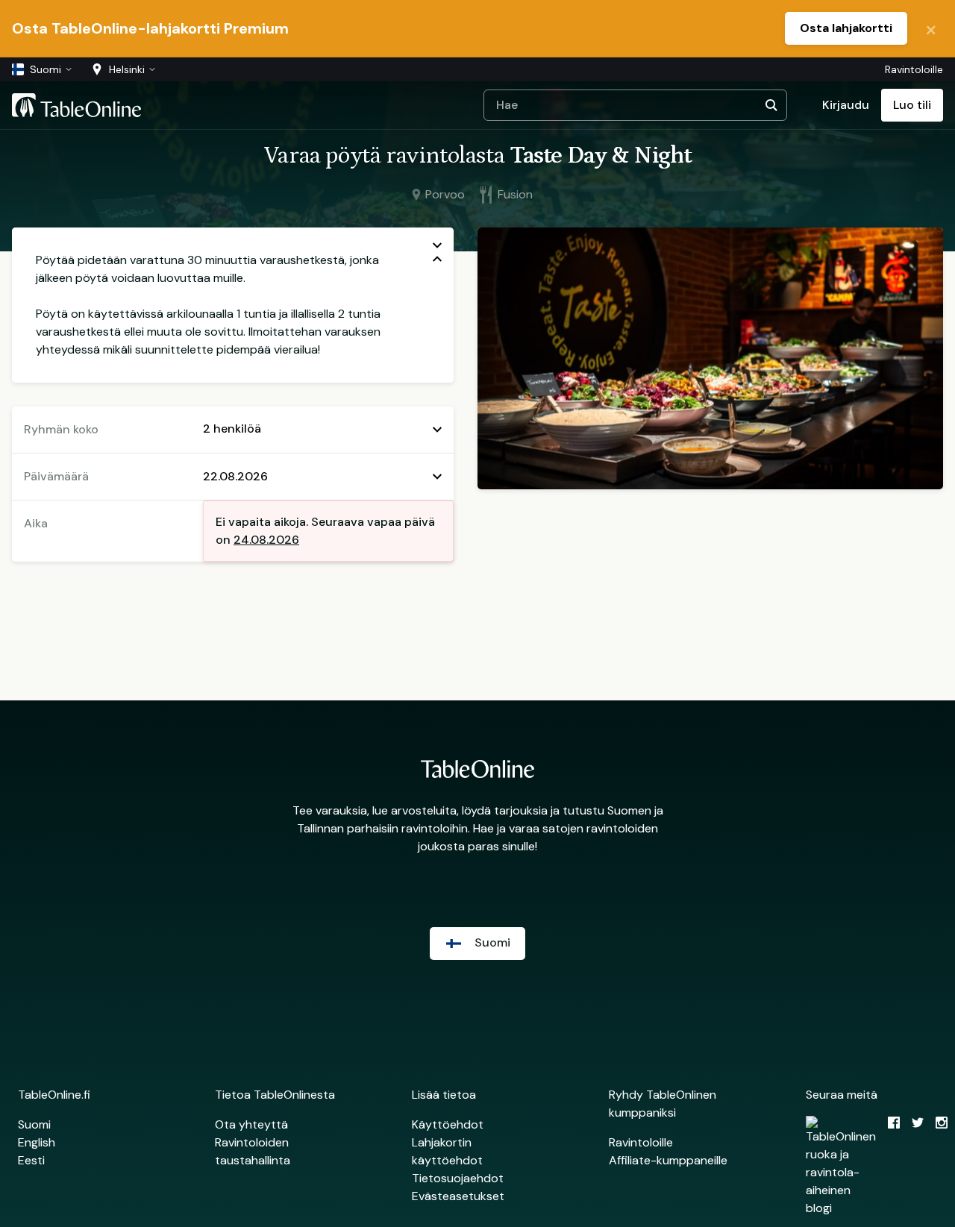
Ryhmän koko (61, 429)
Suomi (34, 1124)
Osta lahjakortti (846, 28)
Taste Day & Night (600, 155)
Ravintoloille (914, 69)
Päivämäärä (56, 476)
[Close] (931, 28)
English (36, 1142)
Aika (36, 523)
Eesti (31, 1160)
